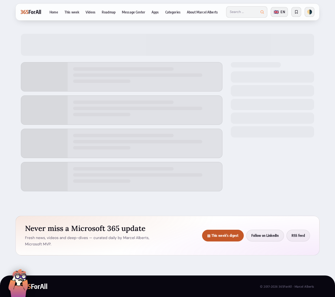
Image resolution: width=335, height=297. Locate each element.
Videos (90, 12)
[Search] (262, 12)
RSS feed (298, 235)
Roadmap (109, 12)
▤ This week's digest (223, 235)
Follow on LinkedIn (265, 235)
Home (54, 12)
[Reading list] (296, 12)
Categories (172, 12)
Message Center (133, 12)
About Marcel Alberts (202, 12)
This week (71, 12)
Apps (155, 12)
